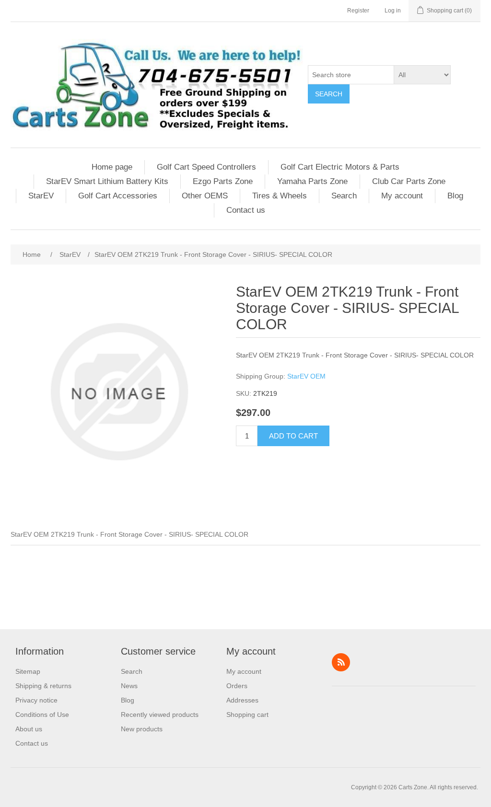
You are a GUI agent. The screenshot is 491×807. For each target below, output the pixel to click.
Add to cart (293, 436)
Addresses (242, 700)
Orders (236, 686)
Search (328, 94)
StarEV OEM (306, 376)
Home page (112, 167)
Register (358, 10)
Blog (455, 195)
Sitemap (27, 671)
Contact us (245, 210)
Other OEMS (205, 195)
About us (28, 729)
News (129, 686)
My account (402, 195)
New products (142, 729)
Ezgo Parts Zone (223, 181)
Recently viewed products (160, 714)
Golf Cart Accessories (117, 195)
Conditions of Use (42, 714)
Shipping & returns (43, 686)
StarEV (41, 195)
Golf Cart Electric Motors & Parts (340, 167)
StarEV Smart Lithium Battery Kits (107, 181)
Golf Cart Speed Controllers (206, 167)
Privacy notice (36, 700)
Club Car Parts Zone (408, 181)
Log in (393, 10)
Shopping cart (247, 714)
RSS (341, 662)
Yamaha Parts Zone (312, 181)
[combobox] (351, 74)
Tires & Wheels (279, 195)
